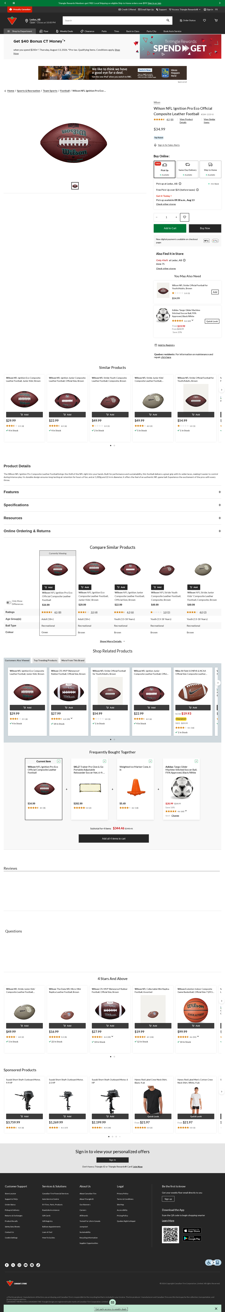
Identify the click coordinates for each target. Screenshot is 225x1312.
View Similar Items (209, 121)
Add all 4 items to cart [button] (113, 838)
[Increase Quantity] (176, 217)
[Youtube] (26, 1265)
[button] (168, 20)
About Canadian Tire (88, 1193)
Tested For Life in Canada (90, 1221)
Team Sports (50, 90)
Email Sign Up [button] (147, 9)
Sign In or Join (154, 3)
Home (10, 90)
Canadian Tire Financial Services (55, 1193)
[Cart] (216, 20)
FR (216, 9)
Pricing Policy (122, 1215)
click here (166, 357)
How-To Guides (48, 1237)
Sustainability (85, 1232)
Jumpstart (84, 1226)
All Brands (84, 1215)
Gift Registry (47, 1221)
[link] (165, 119)
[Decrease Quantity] (156, 217)
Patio (104, 31)
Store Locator (10, 1193)
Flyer (46, 31)
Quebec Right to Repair (126, 1221)
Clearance (89, 31)
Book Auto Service (172, 31)
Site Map (120, 1204)
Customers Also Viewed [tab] (17, 660)
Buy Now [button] (205, 228)
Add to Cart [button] (170, 228)
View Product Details (186, 121)
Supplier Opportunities (89, 1243)
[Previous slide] (5, 3)
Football (65, 90)
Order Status (189, 20)
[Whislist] (204, 20)
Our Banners (85, 1204)
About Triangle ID (87, 1199)
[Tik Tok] (38, 1265)
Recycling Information (89, 1237)
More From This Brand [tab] (73, 660)
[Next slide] (219, 3)
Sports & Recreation (28, 90)
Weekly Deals (66, 31)
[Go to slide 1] (75, 185)
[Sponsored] (112, 73)
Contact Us (9, 1232)
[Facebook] (7, 1265)
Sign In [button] (112, 1160)
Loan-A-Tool (47, 1232)
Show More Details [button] (111, 641)
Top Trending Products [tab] (45, 660)
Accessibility (122, 1210)
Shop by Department (22, 31)
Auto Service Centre (50, 1199)
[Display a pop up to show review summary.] (193, 321)
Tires (116, 31)
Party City (151, 31)
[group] (191, 718)
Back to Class (132, 31)
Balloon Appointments (51, 1226)
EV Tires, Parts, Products (52, 1204)
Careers (83, 1210)
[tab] (164, 169)
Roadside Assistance (50, 1210)
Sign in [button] (210, 9)
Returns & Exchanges (13, 1215)
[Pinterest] (32, 1265)
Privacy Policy (122, 1193)
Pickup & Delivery (12, 1210)
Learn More (168, 1220)
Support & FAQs (11, 1199)
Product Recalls (11, 1221)
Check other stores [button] (166, 204)
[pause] (13, 3)
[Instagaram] (19, 1265)
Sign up (168, 1199)
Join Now (137, 1166)
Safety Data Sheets (12, 1226)
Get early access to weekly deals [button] (111, 1309)
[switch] (10, 602)
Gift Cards (46, 1215)
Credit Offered (129, 9)
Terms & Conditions (125, 1199)
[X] (13, 1265)
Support (163, 9)
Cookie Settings (11, 1237)
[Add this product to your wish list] (184, 217)
